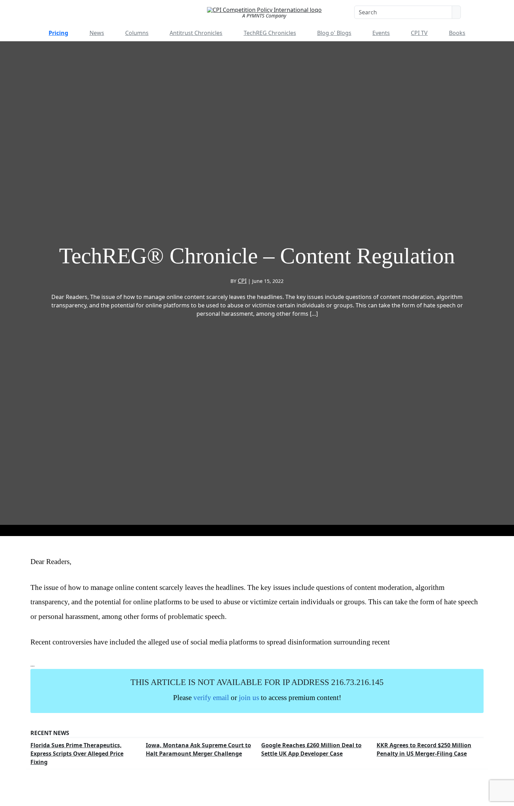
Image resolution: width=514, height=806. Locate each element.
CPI (242, 281)
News (97, 33)
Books (457, 33)
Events (381, 33)
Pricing (58, 33)
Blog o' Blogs (334, 33)
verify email (211, 697)
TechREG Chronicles (270, 33)
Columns (137, 33)
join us (249, 697)
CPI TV (419, 33)
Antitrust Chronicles (196, 33)
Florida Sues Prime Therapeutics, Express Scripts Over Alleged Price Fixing (76, 753)
